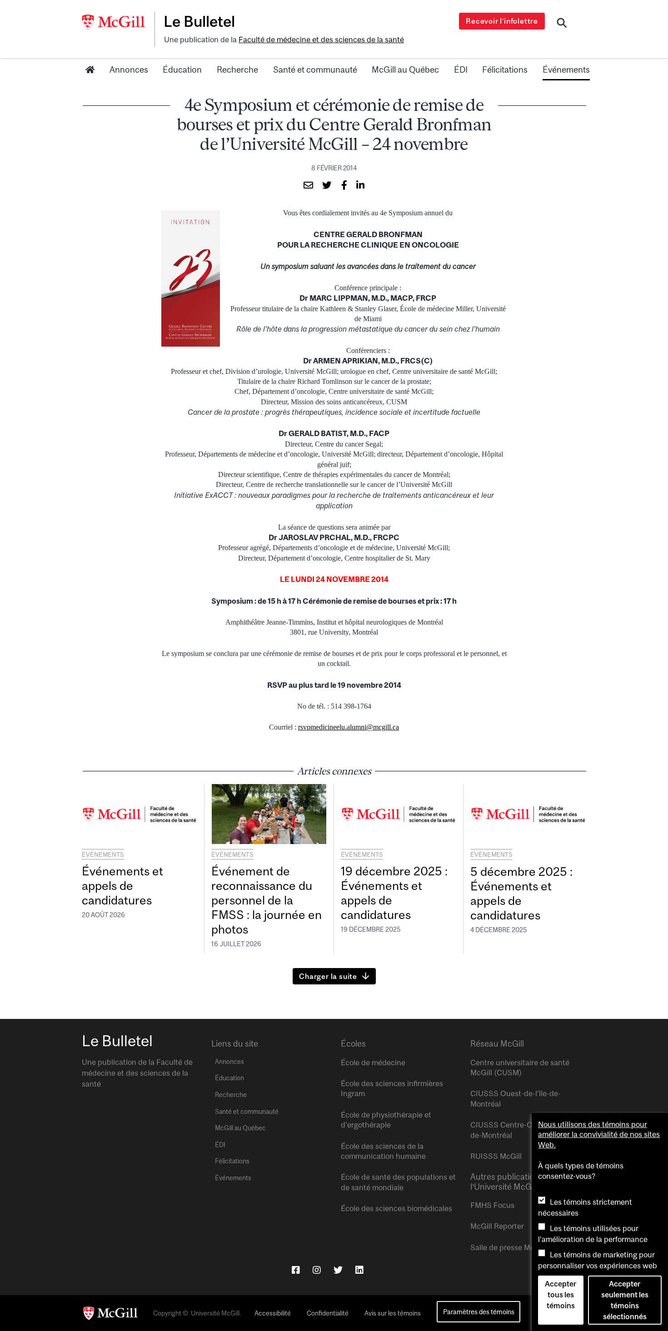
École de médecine (373, 1062)
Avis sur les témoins (392, 1313)
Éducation (182, 69)
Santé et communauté (315, 69)
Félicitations (505, 69)
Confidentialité (328, 1313)
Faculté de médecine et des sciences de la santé (321, 39)
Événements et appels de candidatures (122, 885)
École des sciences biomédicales (396, 1208)
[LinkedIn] (359, 1270)
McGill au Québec (405, 69)
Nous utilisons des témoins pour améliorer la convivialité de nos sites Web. (599, 1134)
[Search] (562, 24)
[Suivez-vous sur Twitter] (338, 1270)
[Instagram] (317, 1270)
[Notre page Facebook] (296, 1270)
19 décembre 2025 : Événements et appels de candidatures (394, 893)
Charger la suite (328, 976)
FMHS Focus (492, 1205)
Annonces (129, 69)
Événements (566, 69)
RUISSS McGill (496, 1156)
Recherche (237, 69)
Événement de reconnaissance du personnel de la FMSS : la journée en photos (266, 900)
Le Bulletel (199, 21)
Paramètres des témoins (478, 1312)
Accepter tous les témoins (560, 1294)
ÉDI (461, 69)
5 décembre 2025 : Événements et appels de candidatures (521, 893)
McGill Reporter (497, 1226)
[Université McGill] (118, 22)
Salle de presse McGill (508, 1247)
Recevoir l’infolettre (502, 21)
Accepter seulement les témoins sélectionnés (624, 1300)
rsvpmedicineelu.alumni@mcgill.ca (348, 727)
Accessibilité (272, 1313)
